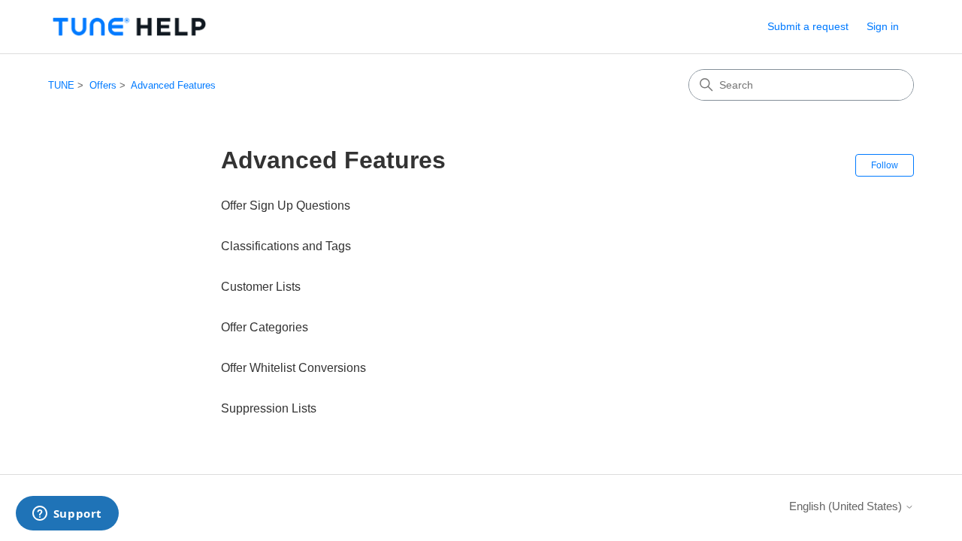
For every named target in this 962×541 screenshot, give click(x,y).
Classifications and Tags (286, 246)
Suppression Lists (268, 408)
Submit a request (808, 26)
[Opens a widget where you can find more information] (67, 514)
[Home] (129, 27)
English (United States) (847, 506)
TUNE (61, 85)
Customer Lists (261, 286)
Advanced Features (173, 85)
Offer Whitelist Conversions (293, 367)
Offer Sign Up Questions (285, 205)
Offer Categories (264, 327)
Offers (102, 85)
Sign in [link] (883, 26)
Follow (884, 165)
